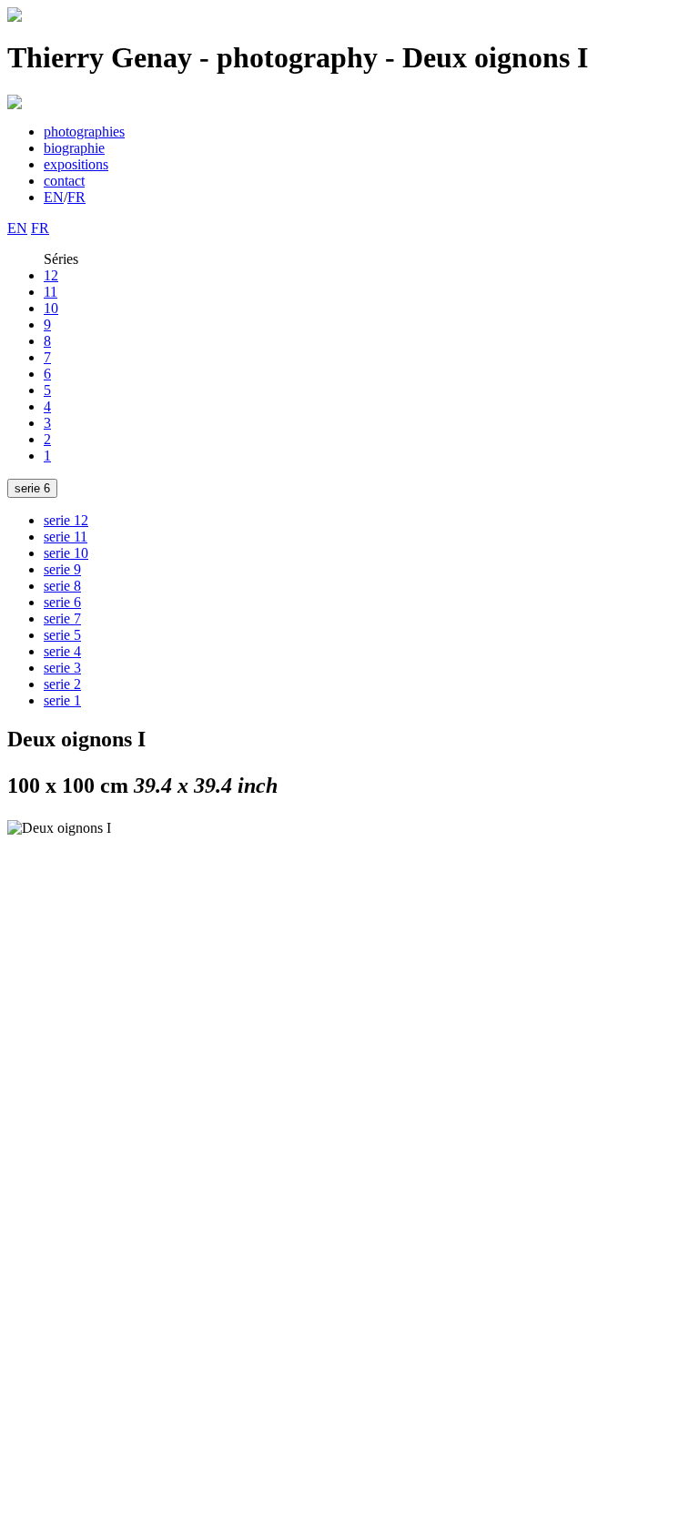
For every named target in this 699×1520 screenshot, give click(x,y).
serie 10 (66, 553)
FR (76, 197)
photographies (84, 131)
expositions (76, 164)
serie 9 (62, 569)
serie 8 (62, 585)
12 (51, 275)
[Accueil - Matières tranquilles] (14, 17)
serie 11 (65, 536)
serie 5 (62, 635)
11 (50, 291)
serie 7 (62, 618)
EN (54, 197)
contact (64, 180)
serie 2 (62, 684)
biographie (74, 148)
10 (51, 308)
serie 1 (62, 700)
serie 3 (62, 667)
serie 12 (66, 520)
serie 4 (62, 651)
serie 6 (32, 488)
